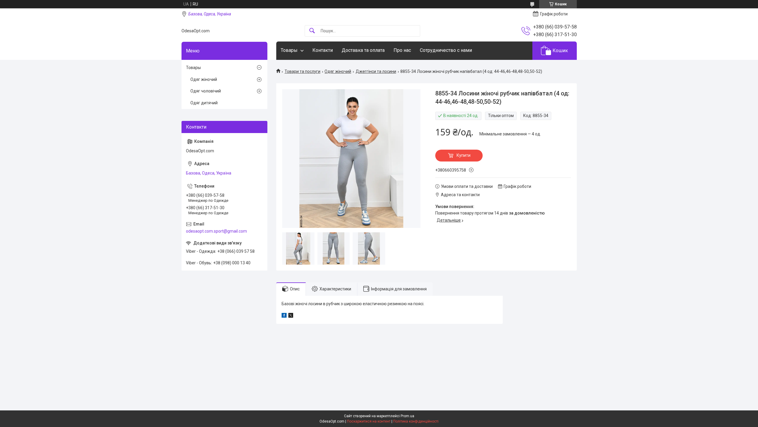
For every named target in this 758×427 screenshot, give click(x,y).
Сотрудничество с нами (446, 50)
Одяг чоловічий (205, 91)
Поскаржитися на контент (369, 421)
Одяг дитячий (204, 102)
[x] (290, 316)
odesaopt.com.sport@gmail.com (216, 231)
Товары (289, 50)
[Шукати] (312, 31)
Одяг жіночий (338, 71)
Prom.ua (407, 416)
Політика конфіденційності (416, 421)
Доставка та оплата (363, 50)
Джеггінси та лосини (376, 71)
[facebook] (284, 316)
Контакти (322, 50)
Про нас (402, 50)
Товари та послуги (302, 71)
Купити (463, 155)
